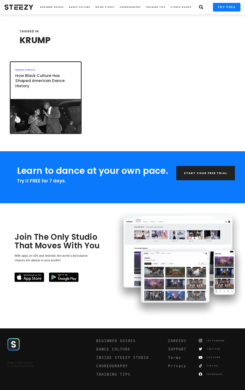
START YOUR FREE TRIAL (205, 173)
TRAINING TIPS (156, 7)
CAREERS (177, 340)
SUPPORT (177, 349)
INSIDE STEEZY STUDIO (122, 357)
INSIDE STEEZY (105, 7)
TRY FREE (227, 7)
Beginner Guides (52, 7)
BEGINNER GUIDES (116, 340)
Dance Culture (79, 7)
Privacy (177, 366)
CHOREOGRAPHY (130, 7)
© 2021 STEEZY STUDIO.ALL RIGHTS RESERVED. (21, 364)
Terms (174, 357)
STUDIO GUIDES (181, 7)
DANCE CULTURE (113, 349)
